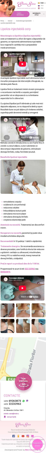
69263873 (12, 400)
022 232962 (30, 269)
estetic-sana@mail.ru (11, 414)
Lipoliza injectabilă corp (8, 23)
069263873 (5, 272)
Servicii (10, 21)
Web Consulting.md (33, 450)
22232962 (12, 403)
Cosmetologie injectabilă (23, 21)
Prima (2, 21)
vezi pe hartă (11, 417)
